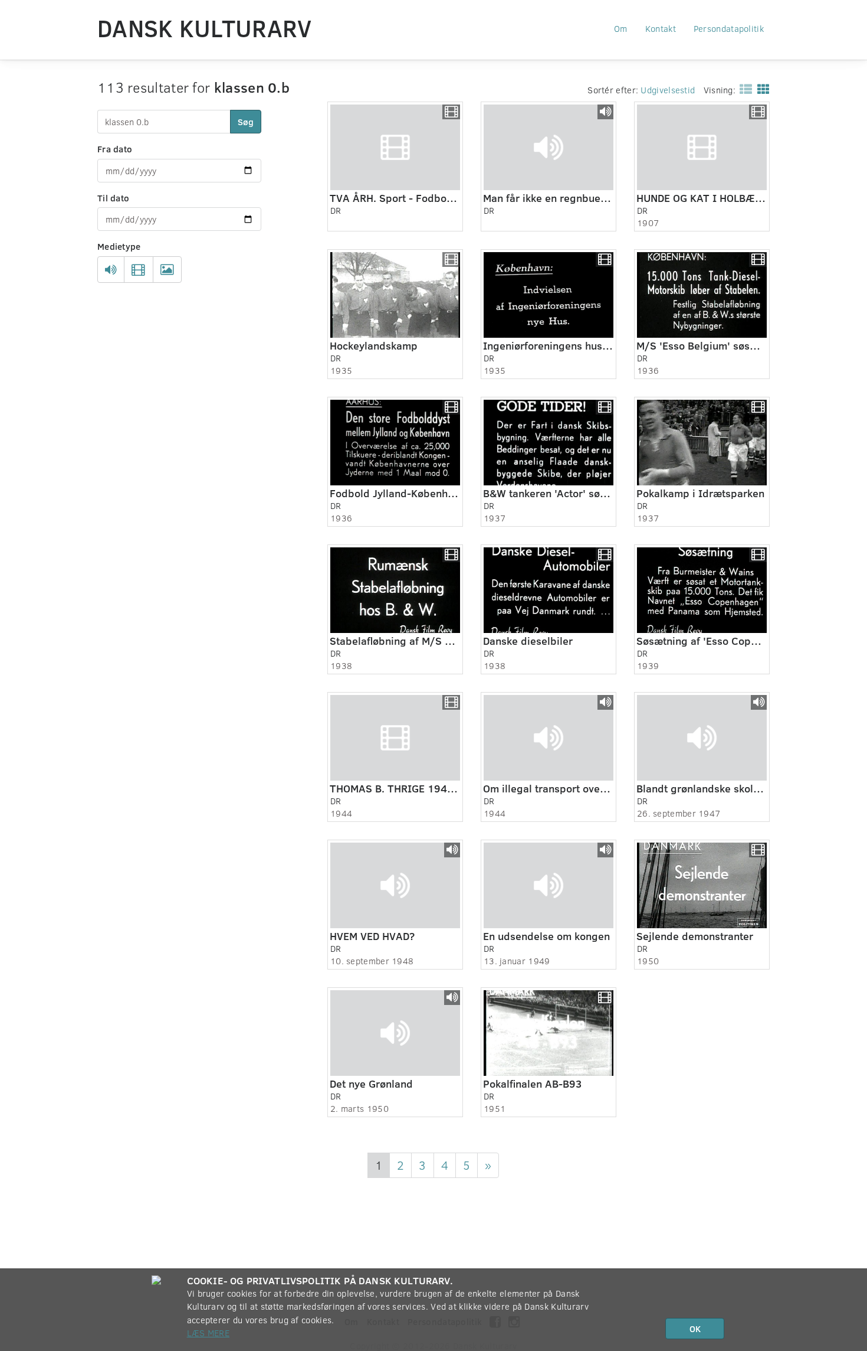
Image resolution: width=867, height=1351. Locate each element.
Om (621, 28)
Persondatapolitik (729, 28)
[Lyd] (110, 269)
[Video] (138, 269)
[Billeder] (167, 269)
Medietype (119, 246)
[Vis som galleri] (761, 88)
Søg (246, 122)
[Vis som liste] (743, 88)
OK (695, 1328)
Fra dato (114, 149)
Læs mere (208, 1333)
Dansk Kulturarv (204, 28)
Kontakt (660, 28)
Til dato (113, 198)
